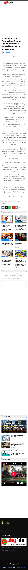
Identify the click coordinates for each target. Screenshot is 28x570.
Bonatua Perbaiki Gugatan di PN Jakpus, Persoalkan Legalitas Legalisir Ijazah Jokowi (18, 445)
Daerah (10, 201)
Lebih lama (23, 292)
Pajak (19, 201)
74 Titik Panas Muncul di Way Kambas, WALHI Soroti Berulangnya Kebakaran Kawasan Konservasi (7, 227)
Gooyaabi (23, 567)
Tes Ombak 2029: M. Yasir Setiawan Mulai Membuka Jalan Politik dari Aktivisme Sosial (7, 244)
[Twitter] (6, 207)
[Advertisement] (14, 21)
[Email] (16, 207)
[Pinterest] (13, 207)
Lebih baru (5, 292)
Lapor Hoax (12, 563)
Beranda (3, 35)
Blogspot (10, 567)
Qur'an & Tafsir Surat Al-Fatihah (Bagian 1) (17, 436)
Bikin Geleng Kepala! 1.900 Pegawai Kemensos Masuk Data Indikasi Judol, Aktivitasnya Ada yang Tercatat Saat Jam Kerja (20, 263)
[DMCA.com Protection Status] (6, 524)
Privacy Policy (19, 563)
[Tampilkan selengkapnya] (19, 207)
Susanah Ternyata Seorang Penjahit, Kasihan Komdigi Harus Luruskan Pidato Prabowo (20, 244)
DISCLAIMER (14, 564)
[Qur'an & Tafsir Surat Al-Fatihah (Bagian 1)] (5, 438)
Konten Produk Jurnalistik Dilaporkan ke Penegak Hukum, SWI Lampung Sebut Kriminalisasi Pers (20, 226)
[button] (2, 2)
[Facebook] (2, 207)
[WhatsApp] (9, 207)
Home (6, 563)
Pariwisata (4, 203)
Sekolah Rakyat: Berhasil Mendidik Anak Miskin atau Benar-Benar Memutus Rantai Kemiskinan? (7, 261)
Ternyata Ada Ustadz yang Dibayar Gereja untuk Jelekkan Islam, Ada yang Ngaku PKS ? (18, 452)
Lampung (15, 201)
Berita (8, 35)
